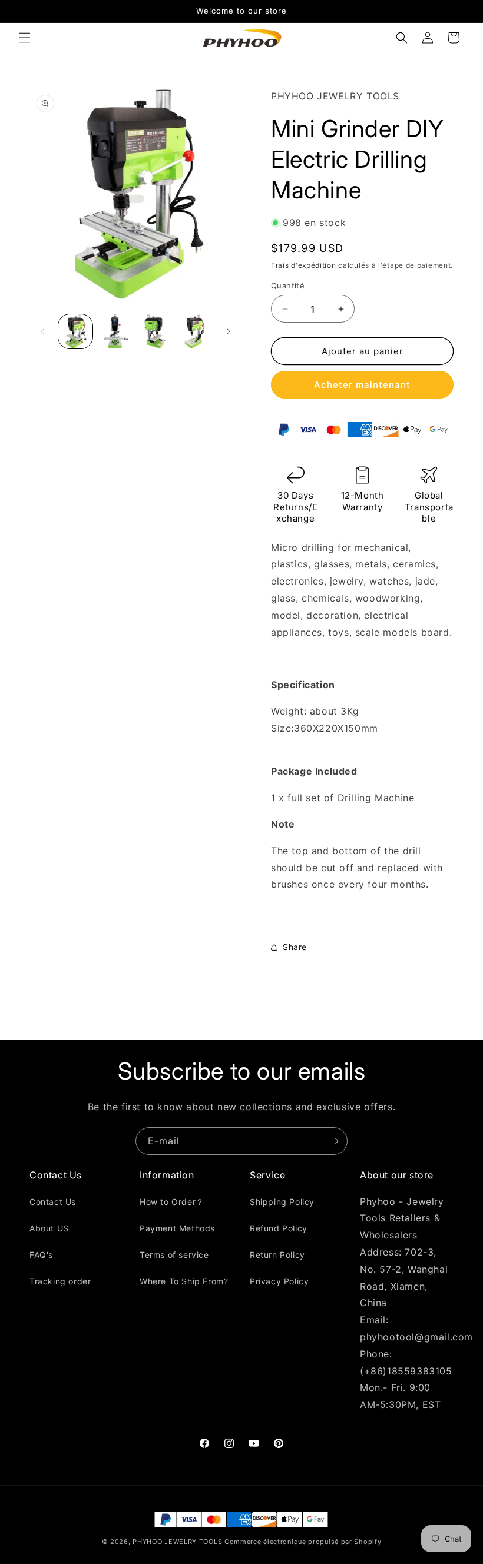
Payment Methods (177, 1228)
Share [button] (295, 947)
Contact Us (52, 1202)
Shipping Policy (282, 1202)
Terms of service (174, 1255)
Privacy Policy (279, 1281)
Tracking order (60, 1281)
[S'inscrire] (334, 1141)
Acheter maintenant (362, 384)
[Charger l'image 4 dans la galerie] (195, 331)
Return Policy (277, 1255)
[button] (25, 38)
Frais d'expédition (303, 265)
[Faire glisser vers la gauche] (42, 331)
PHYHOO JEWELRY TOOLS (177, 1542)
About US (49, 1228)
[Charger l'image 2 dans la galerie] (115, 331)
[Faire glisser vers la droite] (229, 331)
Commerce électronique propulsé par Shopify (302, 1542)
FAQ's (41, 1255)
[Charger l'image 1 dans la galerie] (75, 331)
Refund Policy (278, 1228)
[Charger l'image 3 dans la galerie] (155, 331)
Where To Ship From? (184, 1281)
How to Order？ (172, 1202)
